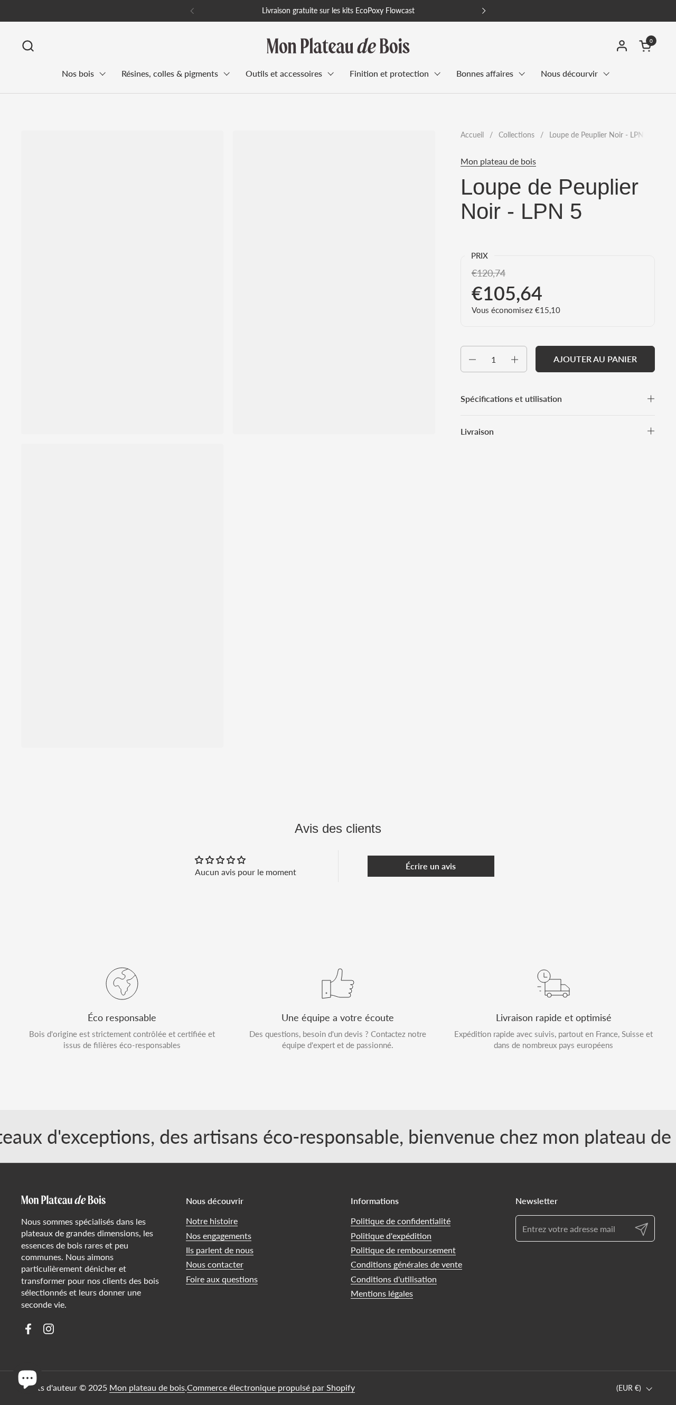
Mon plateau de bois (498, 161)
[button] (27, 45)
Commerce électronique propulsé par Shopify (271, 1387)
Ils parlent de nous (219, 1250)
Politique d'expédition (391, 1235)
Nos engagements (218, 1235)
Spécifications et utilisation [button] (511, 399)
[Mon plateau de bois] (338, 45)
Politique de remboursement (403, 1250)
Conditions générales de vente (406, 1264)
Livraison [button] (477, 431)
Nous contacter (214, 1264)
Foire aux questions (222, 1279)
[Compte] (621, 45)
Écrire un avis (431, 866)
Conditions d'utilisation (394, 1279)
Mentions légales (382, 1293)
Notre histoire (212, 1221)
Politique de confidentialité (400, 1221)
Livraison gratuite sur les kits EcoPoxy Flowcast (338, 10)
